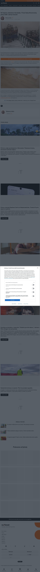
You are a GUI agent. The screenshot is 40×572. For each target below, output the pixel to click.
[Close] (38, 268)
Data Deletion (14, 303)
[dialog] (20, 286)
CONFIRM (12, 300)
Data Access (20, 303)
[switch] (33, 285)
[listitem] (20, 282)
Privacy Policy (26, 303)
